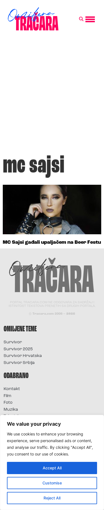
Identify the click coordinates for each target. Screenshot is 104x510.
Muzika (11, 410)
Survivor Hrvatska (23, 356)
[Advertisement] (52, 95)
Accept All (52, 467)
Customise (52, 483)
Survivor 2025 (18, 349)
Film (7, 396)
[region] (52, 462)
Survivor (13, 342)
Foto (8, 403)
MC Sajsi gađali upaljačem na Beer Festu (52, 242)
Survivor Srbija (19, 363)
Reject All (52, 498)
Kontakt (12, 389)
